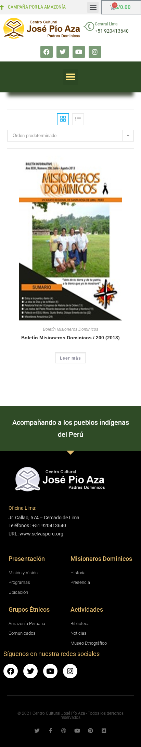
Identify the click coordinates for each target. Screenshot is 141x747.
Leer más (70, 358)
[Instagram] (95, 52)
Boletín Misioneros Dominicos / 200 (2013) (70, 337)
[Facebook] (46, 52)
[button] (93, 7)
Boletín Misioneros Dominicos (70, 329)
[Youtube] (79, 52)
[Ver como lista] (78, 119)
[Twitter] (62, 52)
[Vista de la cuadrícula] (63, 119)
